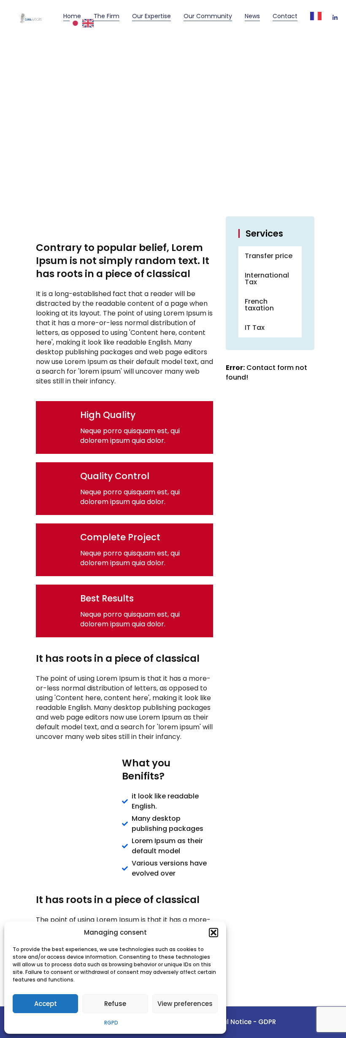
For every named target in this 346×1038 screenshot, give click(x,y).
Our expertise (151, 16)
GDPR (267, 1021)
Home (72, 16)
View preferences (185, 1003)
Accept (45, 1003)
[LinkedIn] (335, 18)
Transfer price (268, 256)
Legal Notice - (234, 1021)
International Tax (267, 278)
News (252, 16)
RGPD (111, 1022)
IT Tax (255, 327)
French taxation (259, 305)
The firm (106, 16)
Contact (285, 16)
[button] (213, 932)
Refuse (115, 1003)
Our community (208, 16)
